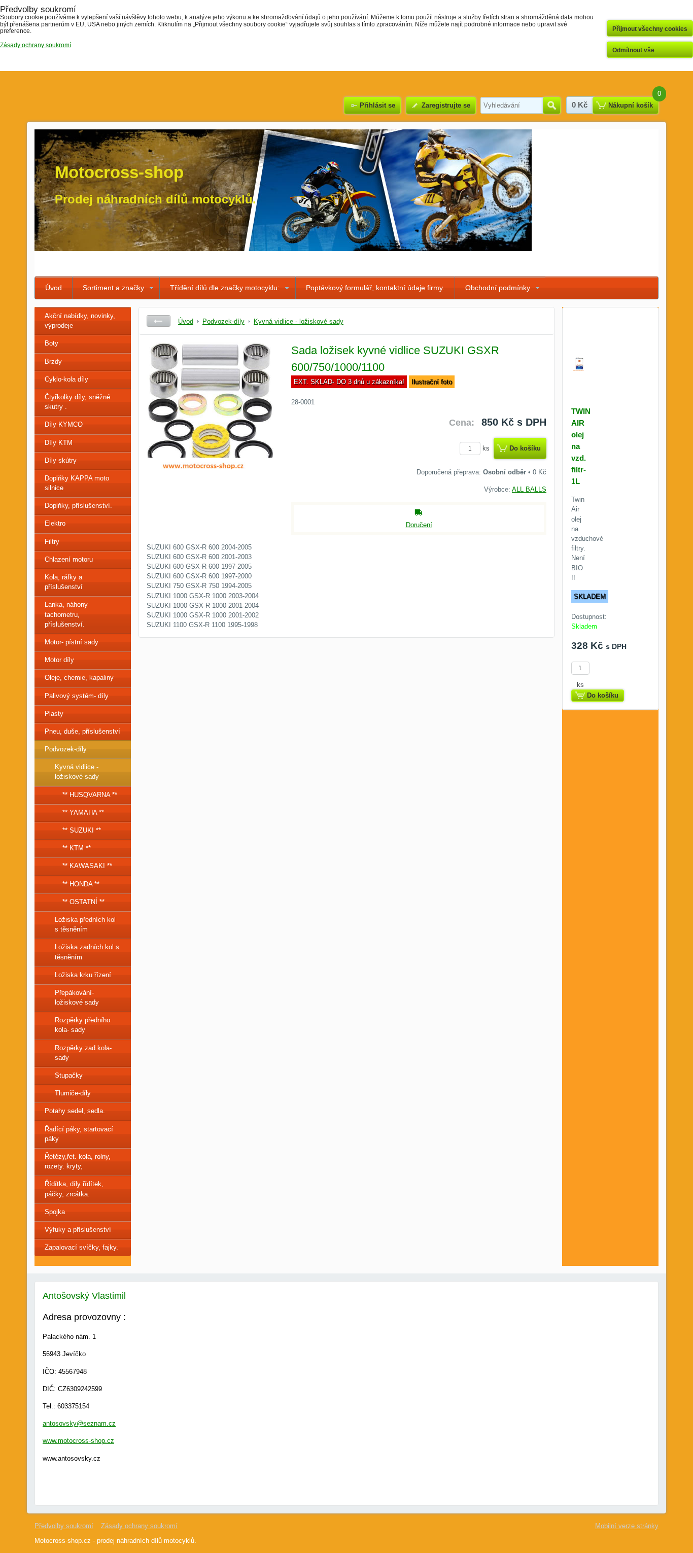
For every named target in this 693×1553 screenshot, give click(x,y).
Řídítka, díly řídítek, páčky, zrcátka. (74, 1188)
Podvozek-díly (66, 749)
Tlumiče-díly (73, 1093)
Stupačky (69, 1075)
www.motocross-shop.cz (78, 1440)
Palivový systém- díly (77, 696)
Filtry (52, 541)
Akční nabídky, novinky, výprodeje (80, 320)
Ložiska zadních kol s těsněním (87, 951)
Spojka (55, 1212)
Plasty (54, 713)
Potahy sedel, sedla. (75, 1111)
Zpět (158, 321)
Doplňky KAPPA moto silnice (77, 483)
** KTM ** (76, 848)
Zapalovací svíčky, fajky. (81, 1247)
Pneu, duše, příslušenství (82, 731)
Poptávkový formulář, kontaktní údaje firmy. (375, 288)
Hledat (552, 105)
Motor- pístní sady (71, 642)
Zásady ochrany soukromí (139, 1526)
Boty (51, 343)
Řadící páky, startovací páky (79, 1134)
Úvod (53, 288)
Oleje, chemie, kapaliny (79, 677)
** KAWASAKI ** (87, 866)
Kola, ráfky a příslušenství (64, 582)
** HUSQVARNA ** (89, 795)
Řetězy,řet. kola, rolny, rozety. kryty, (78, 1161)
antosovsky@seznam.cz (79, 1423)
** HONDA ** (80, 884)
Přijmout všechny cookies (649, 28)
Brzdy (53, 361)
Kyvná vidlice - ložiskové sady (77, 771)
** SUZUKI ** (81, 830)
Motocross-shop (119, 172)
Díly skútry (61, 460)
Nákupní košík (630, 105)
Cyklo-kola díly (66, 379)
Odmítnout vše (633, 50)
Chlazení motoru (69, 559)
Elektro (55, 523)
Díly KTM (59, 442)
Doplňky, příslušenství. (78, 505)
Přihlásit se (377, 105)
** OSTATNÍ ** (83, 902)
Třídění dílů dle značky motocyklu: (225, 288)
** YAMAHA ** (83, 812)
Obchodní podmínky (497, 288)
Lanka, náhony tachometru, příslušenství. (66, 614)
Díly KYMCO (64, 424)
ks (487, 448)
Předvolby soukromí (63, 1526)
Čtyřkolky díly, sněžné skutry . (77, 401)
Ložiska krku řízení (83, 975)
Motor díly (59, 660)
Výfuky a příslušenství (78, 1229)
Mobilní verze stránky (627, 1526)
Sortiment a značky (113, 288)
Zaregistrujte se (446, 105)
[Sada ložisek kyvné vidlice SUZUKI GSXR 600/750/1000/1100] (210, 418)
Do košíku (525, 448)
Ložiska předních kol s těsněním (85, 924)
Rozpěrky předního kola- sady (82, 1024)
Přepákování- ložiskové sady (77, 997)
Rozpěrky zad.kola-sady (83, 1052)
